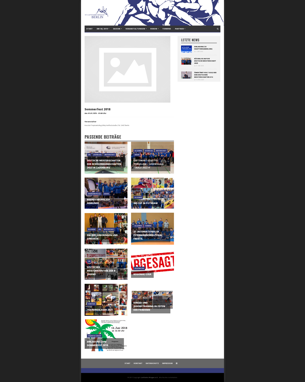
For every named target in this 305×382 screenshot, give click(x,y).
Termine (166, 29)
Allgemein (138, 151)
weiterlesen (106, 169)
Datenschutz (152, 363)
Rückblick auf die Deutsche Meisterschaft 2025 (205, 61)
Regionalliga (139, 268)
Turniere (148, 226)
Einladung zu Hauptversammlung (203, 48)
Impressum (167, 363)
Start (89, 29)
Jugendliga (97, 155)
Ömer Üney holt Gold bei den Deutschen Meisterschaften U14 (205, 74)
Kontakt (138, 363)
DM (89, 155)
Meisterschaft (110, 155)
